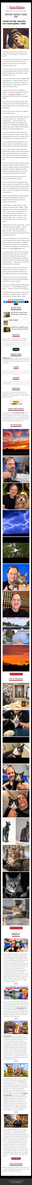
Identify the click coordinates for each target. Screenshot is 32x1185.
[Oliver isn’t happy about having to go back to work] (16, 696)
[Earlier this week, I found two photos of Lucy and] (16, 496)
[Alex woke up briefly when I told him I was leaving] (16, 912)
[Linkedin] (14, 302)
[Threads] (26, 302)
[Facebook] (5, 302)
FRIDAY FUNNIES (13, 320)
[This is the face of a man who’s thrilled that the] (16, 604)
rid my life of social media (18, 412)
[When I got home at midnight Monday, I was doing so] (16, 469)
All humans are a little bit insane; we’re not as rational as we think (19, 328)
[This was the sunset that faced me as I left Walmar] (16, 658)
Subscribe (16, 349)
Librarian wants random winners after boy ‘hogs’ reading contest (19, 313)
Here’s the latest (7, 1036)
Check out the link (15, 248)
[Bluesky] (22, 302)
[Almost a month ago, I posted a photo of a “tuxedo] (16, 804)
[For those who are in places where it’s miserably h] (16, 550)
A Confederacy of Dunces (15, 94)
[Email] (18, 302)
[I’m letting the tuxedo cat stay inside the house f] (16, 723)
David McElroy (16, 7)
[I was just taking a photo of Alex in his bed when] (16, 858)
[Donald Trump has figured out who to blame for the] (16, 631)
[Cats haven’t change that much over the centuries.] (16, 831)
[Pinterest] (10, 302)
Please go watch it (21, 1008)
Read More (16, 1158)
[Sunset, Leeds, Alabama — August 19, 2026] (16, 442)
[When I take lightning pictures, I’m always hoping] (16, 523)
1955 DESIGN (18, 1182)
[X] (16, 304)
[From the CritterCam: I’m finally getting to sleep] (16, 885)
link (3, 1169)
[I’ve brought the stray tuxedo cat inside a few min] (16, 750)
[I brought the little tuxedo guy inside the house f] (16, 777)
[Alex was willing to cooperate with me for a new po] (16, 577)
